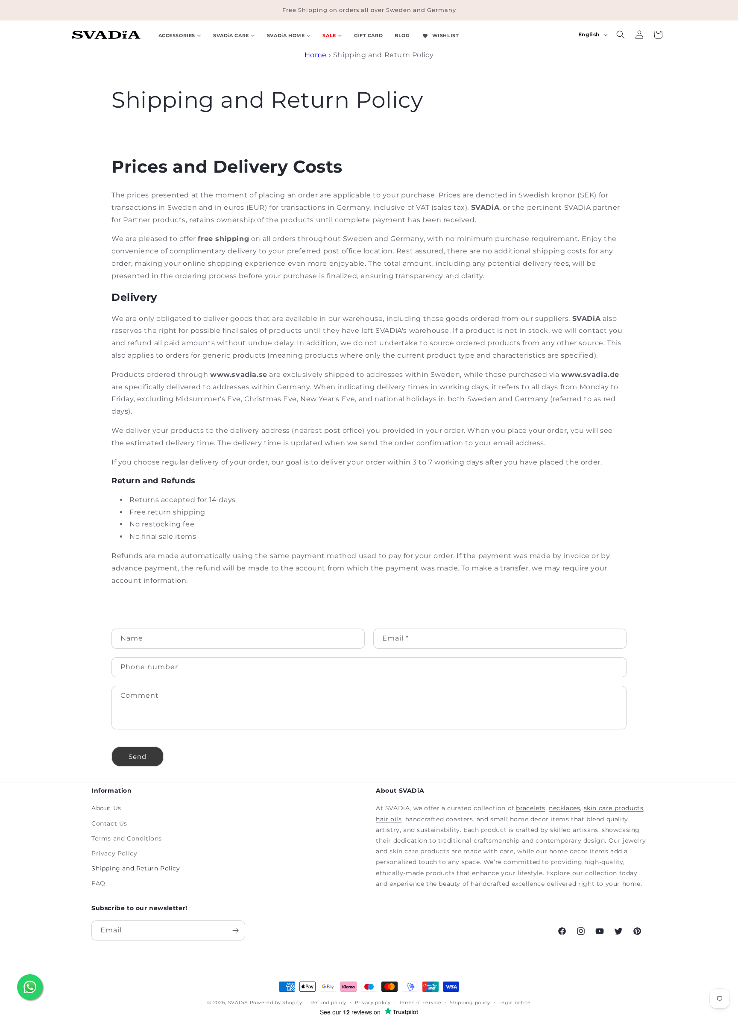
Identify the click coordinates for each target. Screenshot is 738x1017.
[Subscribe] (235, 930)
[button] (620, 34)
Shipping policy (470, 1002)
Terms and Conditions (126, 838)
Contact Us (109, 823)
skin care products (614, 808)
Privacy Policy (114, 853)
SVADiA (238, 1002)
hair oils (388, 819)
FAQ (98, 883)
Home (316, 55)
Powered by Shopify (276, 1002)
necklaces (564, 808)
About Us (106, 808)
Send (137, 756)
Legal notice (514, 1002)
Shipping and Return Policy (135, 868)
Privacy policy (373, 1002)
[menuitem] (180, 34)
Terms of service (420, 1002)
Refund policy (328, 1002)
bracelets (530, 808)
